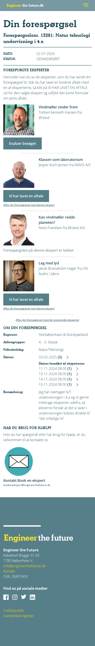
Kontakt (9, 571)
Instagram (14, 597)
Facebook (6, 597)
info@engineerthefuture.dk (24, 565)
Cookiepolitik (13, 610)
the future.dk (25, 5)
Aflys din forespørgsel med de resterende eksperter (47, 320)
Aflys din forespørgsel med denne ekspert (29, 205)
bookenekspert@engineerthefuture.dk (26, 485)
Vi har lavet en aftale (26, 196)
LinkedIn (32, 597)
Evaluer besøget (22, 143)
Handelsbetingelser (18, 615)
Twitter (23, 597)
